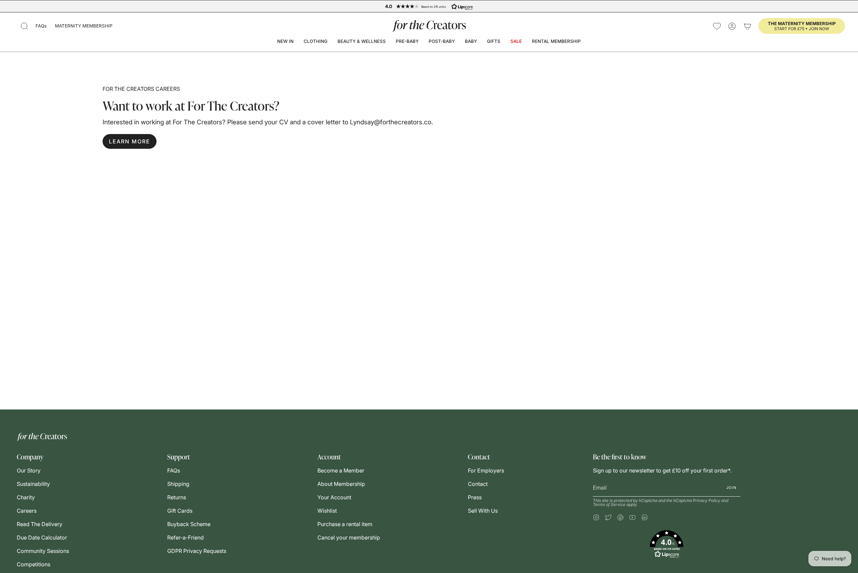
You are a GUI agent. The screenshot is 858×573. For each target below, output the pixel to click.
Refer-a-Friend (185, 537)
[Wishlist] (717, 26)
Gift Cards (179, 510)
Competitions (33, 564)
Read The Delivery (39, 524)
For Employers (486, 470)
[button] (24, 26)
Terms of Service (609, 504)
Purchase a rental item (344, 524)
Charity (26, 497)
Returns (176, 497)
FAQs (41, 25)
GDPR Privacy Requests (196, 551)
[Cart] (747, 26)
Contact (478, 484)
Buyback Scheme (188, 524)
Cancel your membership (348, 537)
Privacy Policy (706, 500)
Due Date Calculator (42, 537)
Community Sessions (43, 551)
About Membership (341, 484)
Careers (27, 510)
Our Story (29, 470)
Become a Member (340, 470)
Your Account (334, 497)
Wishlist (327, 510)
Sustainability (33, 484)
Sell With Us (483, 510)
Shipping (178, 484)
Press (475, 497)
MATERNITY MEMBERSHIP (84, 25)
